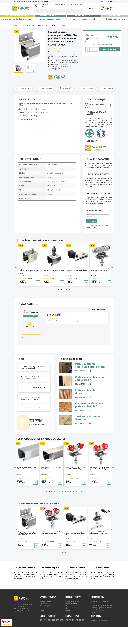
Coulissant (50, 19)
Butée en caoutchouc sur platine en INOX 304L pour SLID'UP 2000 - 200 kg (54, 270)
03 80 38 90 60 (42, 1)
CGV (41, 608)
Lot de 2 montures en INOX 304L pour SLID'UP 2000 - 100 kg (101, 269)
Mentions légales (45, 606)
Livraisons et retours (72, 601)
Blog (102, 1)
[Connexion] (98, 8)
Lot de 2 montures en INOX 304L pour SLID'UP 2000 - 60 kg (51, 468)
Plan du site (95, 612)
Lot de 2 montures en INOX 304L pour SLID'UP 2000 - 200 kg (77, 269)
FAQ (66, 606)
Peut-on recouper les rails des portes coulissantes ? (33, 377)
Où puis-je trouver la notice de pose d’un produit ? (33, 367)
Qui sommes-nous (18, 1)
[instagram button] (113, 1)
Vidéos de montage (97, 610)
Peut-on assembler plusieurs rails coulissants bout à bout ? (33, 388)
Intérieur (12, 19)
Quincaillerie (115, 16)
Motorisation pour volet (50, 16)
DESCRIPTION (26, 88)
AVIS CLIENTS (88, 88)
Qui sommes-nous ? (46, 601)
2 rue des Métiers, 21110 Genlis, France (24, 605)
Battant (42, 19)
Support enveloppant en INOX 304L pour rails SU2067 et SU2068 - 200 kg (30, 270)
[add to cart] (38, 282)
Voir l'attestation (31, 315)
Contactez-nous (30, 1)
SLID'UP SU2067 (35, 112)
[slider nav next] (111, 267)
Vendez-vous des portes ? (33, 408)
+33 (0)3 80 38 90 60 (22, 611)
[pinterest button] (111, 1)
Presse (67, 610)
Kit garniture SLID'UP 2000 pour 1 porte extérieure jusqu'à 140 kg (75, 532)
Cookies (42, 610)
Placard (5, 19)
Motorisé (28, 19)
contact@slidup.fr (22, 608)
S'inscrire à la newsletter (99, 620)
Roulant (58, 19)
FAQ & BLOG (108, 88)
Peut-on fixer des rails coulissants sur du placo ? (30, 398)
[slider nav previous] (16, 267)
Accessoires (121, 19)
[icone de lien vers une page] (42, 620)
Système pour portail (84, 16)
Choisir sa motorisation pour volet (102, 605)
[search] (80, 10)
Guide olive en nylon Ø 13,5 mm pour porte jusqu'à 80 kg (98, 532)
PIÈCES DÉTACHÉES (65, 88)
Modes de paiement (71, 603)
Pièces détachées (110, 19)
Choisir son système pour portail (101, 608)
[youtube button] (108, 1)
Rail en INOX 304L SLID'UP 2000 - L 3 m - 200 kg (27, 468)
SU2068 (45, 112)
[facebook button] (106, 1)
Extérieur (20, 19)
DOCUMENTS (47, 88)
